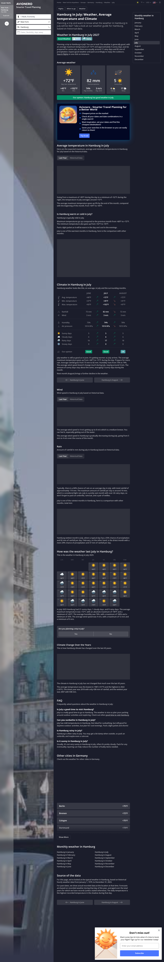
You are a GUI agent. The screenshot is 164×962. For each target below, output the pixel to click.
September (139, 49)
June (136, 39)
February (138, 26)
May (136, 36)
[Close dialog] (159, 930)
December (139, 59)
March (137, 29)
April (137, 32)
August (138, 46)
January (138, 22)
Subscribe (139, 953)
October (138, 53)
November (139, 56)
